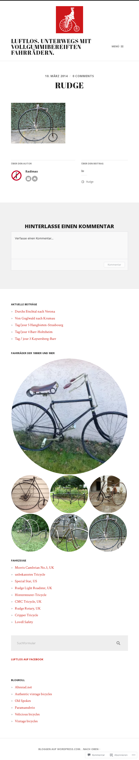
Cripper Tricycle (26, 615)
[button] (69, 416)
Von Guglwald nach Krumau (35, 318)
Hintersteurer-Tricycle (30, 595)
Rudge (90, 181)
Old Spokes (23, 700)
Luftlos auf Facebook (27, 659)
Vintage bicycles (26, 721)
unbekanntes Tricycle (30, 574)
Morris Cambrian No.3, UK (34, 567)
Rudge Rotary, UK (28, 608)
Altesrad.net (23, 687)
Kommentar (114, 264)
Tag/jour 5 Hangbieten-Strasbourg (39, 325)
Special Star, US (26, 581)
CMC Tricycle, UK (28, 601)
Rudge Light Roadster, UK (33, 588)
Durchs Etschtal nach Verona (35, 311)
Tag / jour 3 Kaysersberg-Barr (35, 338)
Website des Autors (35, 179)
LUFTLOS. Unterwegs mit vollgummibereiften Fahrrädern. (51, 46)
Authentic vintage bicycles (33, 694)
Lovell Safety (24, 622)
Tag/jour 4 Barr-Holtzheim (34, 332)
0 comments (83, 76)
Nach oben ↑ (91, 749)
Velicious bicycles (27, 714)
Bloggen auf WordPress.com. (59, 749)
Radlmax (32, 171)
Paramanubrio (25, 707)
